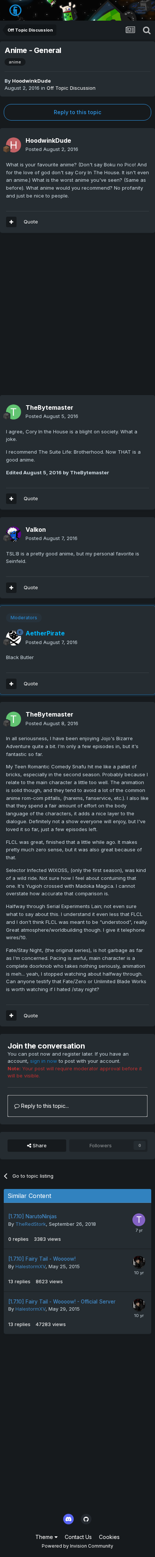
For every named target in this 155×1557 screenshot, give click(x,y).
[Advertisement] (77, 317)
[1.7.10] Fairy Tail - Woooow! (42, 1259)
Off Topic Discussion (71, 88)
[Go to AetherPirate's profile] (13, 638)
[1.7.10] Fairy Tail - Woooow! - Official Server (61, 1302)
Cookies (109, 1537)
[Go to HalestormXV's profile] (138, 1262)
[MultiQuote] (11, 222)
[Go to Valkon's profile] (13, 534)
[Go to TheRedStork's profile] (138, 1219)
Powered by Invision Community (77, 1546)
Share (39, 1145)
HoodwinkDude (31, 81)
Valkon (36, 529)
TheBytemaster (49, 407)
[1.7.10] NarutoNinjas (32, 1216)
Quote (31, 222)
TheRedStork (30, 1224)
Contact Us (78, 1537)
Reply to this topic (77, 112)
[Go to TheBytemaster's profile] (13, 411)
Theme (45, 1537)
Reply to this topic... (44, 1106)
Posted (52, 149)
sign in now (43, 1061)
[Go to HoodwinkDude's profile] (13, 144)
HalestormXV (30, 1266)
